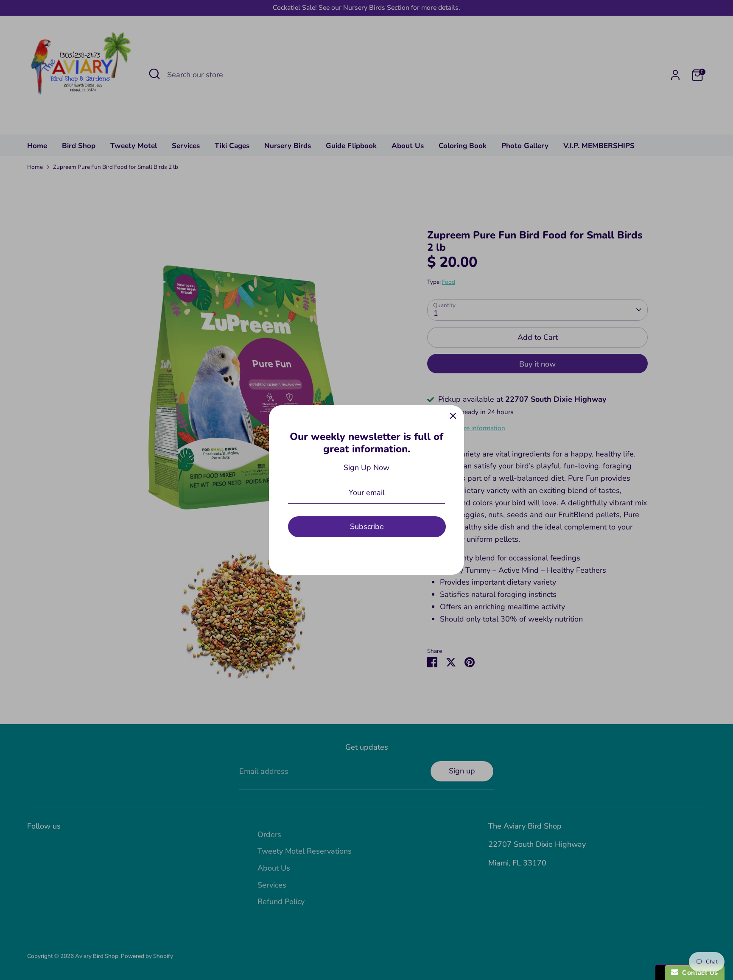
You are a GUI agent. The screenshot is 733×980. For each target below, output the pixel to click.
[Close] (453, 416)
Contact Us (698, 972)
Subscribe (367, 526)
